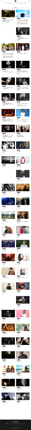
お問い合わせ (16, 423)
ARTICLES (13, 3)
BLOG (27, 7)
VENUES (11, 3)
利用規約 (7, 423)
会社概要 (20, 423)
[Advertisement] (15, 413)
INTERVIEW (15, 7)
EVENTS (8, 3)
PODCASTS (22, 3)
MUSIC (16, 3)
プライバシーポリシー (11, 423)
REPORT (9, 7)
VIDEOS (19, 3)
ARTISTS (25, 3)
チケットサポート (24, 423)
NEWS (5, 3)
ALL (3, 7)
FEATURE (21, 7)
